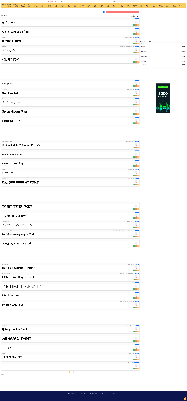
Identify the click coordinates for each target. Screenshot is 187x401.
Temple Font (4, 344)
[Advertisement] (70, 71)
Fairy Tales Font (4, 202)
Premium (68, 6)
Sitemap (96, 399)
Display (95, 5)
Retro (75, 6)
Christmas (49, 5)
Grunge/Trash (135, 5)
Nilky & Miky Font (4, 292)
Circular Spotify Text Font (162, 66)
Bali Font (3, 80)
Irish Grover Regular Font (6, 273)
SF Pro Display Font (162, 43)
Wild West (174, 6)
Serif (114, 6)
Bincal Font (3, 117)
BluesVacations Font (5, 150)
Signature (121, 6)
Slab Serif (128, 6)
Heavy (147, 5)
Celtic (42, 5)
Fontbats (114, 5)
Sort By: (132, 15)
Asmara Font (4, 55)
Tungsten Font (162, 61)
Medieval (9, 6)
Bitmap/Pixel (17, 5)
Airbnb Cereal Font (162, 59)
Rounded (81, 6)
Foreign (121, 5)
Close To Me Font (4, 160)
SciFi (101, 6)
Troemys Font (4, 362)
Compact (55, 5)
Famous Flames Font (5, 212)
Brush (22, 5)
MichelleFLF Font (4, 282)
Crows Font (4, 169)
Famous (108, 5)
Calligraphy (30, 5)
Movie (29, 6)
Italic (173, 5)
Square (141, 6)
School (95, 6)
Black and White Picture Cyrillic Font (7, 141)
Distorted (101, 5)
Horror (160, 5)
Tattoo (154, 6)
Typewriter (161, 6)
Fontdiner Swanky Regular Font (7, 230)
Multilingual (36, 6)
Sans (88, 6)
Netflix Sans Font (162, 54)
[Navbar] (51, 1)
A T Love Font (4, 18)
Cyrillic (75, 5)
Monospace (23, 6)
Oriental (55, 6)
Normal (42, 6)
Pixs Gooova (104, 393)
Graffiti (128, 5)
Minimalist (16, 6)
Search (138, 1)
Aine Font (3, 37)
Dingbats (88, 5)
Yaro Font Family (162, 64)
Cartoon (35, 5)
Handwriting (141, 5)
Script (108, 6)
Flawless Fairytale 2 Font (6, 221)
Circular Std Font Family (162, 48)
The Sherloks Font (4, 353)
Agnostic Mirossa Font (5, 28)
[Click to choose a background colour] (104, 12)
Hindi (153, 5)
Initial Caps (167, 5)
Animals (9, 5)
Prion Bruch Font (4, 301)
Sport (134, 6)
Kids (179, 5)
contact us (83, 393)
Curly (68, 5)
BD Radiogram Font (5, 98)
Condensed (62, 5)
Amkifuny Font (4, 46)
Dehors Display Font (5, 178)
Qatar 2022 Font (162, 46)
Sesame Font (4, 334)
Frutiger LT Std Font (162, 56)
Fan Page (114, 393)
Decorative (82, 5)
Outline (62, 6)
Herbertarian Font (5, 264)
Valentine (167, 6)
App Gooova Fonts (93, 393)
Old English (49, 6)
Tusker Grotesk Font (162, 51)
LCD (2, 6)
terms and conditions (72, 393)
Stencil (147, 6)
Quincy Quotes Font (5, 325)
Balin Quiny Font (4, 89)
